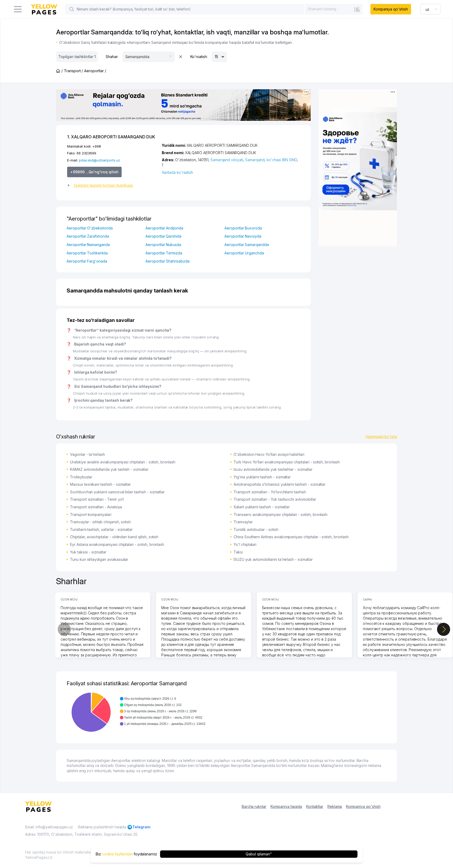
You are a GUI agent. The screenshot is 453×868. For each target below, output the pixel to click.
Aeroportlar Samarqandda (246, 244)
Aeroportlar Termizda (163, 253)
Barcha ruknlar (254, 806)
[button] (112, 185)
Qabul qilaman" (259, 854)
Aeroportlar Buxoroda (243, 228)
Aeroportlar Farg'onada (87, 261)
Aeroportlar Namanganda (88, 244)
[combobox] (334, 9)
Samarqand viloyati (227, 160)
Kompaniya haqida (286, 806)
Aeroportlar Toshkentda (87, 253)
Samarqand (255, 160)
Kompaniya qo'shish (391, 9)
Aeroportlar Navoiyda (242, 236)
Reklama (334, 806)
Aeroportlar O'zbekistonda (90, 228)
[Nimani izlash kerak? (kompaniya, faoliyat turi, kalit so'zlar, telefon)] (71, 9)
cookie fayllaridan (117, 854)
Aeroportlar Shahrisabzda (167, 261)
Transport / (73, 71)
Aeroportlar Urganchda (244, 253)
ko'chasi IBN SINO (282, 160)
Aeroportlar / (95, 71)
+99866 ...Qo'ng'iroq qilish (94, 172)
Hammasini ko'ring (381, 436)
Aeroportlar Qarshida (163, 236)
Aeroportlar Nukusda (163, 244)
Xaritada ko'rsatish (177, 172)
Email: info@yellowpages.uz (49, 827)
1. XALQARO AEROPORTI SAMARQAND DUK (111, 136)
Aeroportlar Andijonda (164, 228)
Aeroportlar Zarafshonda (88, 236)
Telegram (141, 827)
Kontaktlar (314, 806)
